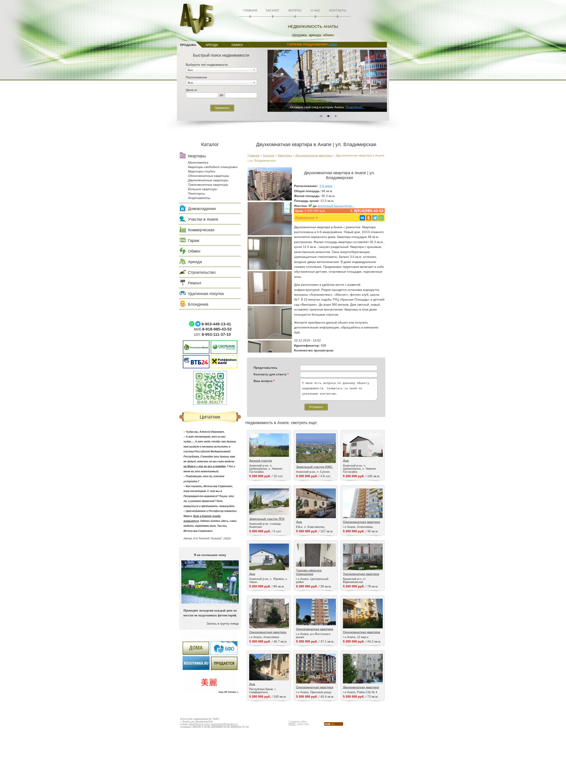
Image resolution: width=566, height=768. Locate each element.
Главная (250, 10)
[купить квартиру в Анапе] (270, 234)
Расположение (196, 77)
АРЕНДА (212, 45)
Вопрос (295, 10)
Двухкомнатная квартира (361, 687)
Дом (346, 460)
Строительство (202, 272)
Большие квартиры (202, 189)
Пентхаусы (196, 193)
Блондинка (198, 304)
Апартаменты (199, 198)
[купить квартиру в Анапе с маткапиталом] (270, 338)
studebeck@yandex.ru (224, 724)
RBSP (292, 724)
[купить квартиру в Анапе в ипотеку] (270, 303)
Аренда (195, 262)
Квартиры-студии (201, 171)
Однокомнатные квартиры (208, 176)
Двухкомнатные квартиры (313, 155)
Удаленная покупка (206, 293)
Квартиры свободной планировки (213, 167)
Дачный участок (260, 460)
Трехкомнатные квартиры (208, 184)
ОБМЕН (237, 45)
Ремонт (194, 283)
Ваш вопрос (264, 381)
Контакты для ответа (271, 374)
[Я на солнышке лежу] (210, 602)
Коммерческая (201, 230)
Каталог (273, 10)
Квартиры (285, 155)
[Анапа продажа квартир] (270, 268)
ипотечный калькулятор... (335, 206)
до (221, 94)
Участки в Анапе (203, 219)
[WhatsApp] (381, 217)
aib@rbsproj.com (199, 724)
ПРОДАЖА (188, 45)
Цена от (191, 90)
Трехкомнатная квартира (361, 574)
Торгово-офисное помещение (309, 572)
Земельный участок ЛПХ (267, 519)
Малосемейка (198, 162)
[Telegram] (374, 217)
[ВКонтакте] (362, 217)
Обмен (194, 251)
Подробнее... (355, 107)
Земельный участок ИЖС (314, 467)
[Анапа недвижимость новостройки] (270, 199)
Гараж (193, 240)
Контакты (337, 10)
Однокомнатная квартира (361, 522)
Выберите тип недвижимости (207, 64)
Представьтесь (265, 367)
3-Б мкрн (325, 186)
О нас (315, 10)
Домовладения (202, 208)
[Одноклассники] (368, 217)
